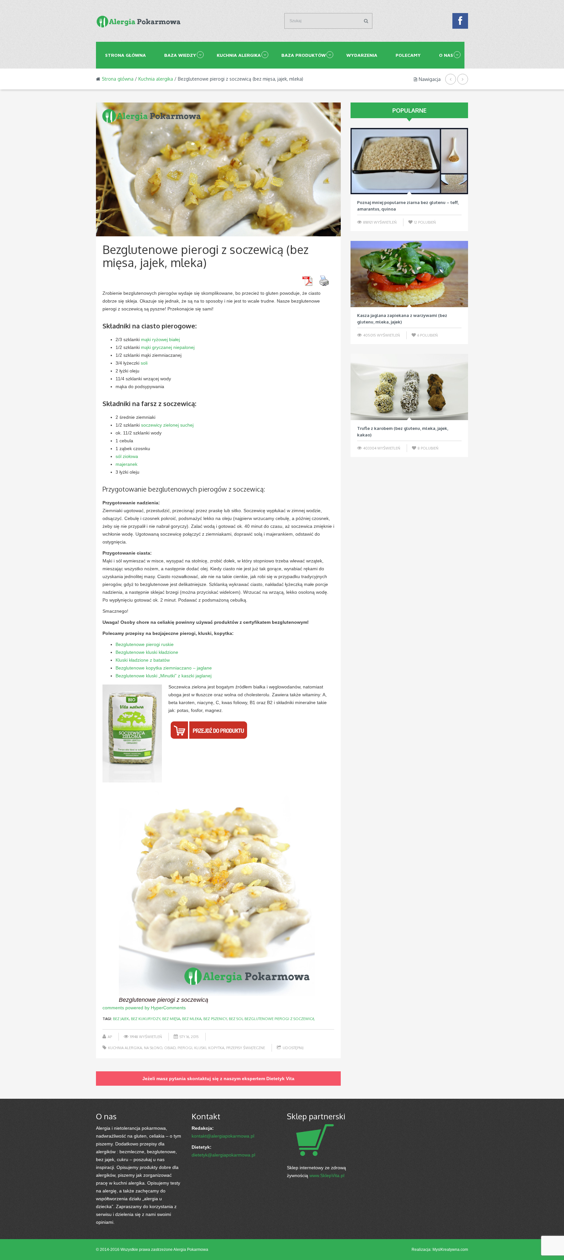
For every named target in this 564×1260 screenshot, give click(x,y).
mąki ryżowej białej (160, 339)
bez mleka (191, 1018)
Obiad (170, 1048)
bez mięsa (171, 1018)
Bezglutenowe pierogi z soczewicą (279, 1018)
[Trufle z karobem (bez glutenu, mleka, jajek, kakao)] (409, 387)
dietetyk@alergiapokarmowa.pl (223, 1155)
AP (110, 1036)
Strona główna (125, 55)
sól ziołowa (127, 456)
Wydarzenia (361, 55)
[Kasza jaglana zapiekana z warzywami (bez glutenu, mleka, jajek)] (409, 274)
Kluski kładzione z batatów (143, 660)
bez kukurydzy (145, 1018)
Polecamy (408, 55)
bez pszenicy (215, 1018)
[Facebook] (460, 22)
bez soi (236, 1018)
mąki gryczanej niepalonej (168, 347)
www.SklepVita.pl (326, 1175)
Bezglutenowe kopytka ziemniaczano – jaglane (164, 667)
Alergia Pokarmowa (190, 1249)
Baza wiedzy (180, 55)
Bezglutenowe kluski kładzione (147, 652)
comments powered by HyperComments (144, 1007)
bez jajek (121, 1018)
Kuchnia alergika (239, 55)
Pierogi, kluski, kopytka (201, 1048)
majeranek (126, 464)
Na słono (153, 1048)
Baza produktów (303, 55)
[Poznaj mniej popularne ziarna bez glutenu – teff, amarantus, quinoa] (409, 161)
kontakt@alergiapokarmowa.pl (223, 1136)
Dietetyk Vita (280, 1078)
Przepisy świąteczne (245, 1048)
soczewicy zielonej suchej (167, 425)
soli (144, 363)
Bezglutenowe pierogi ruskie (145, 644)
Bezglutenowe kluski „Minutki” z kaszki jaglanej (164, 675)
